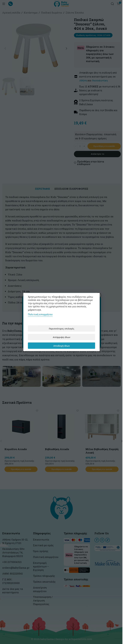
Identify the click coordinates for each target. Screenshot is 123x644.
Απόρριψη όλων (61, 336)
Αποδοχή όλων (61, 345)
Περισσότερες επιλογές (61, 328)
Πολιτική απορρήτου (40, 314)
